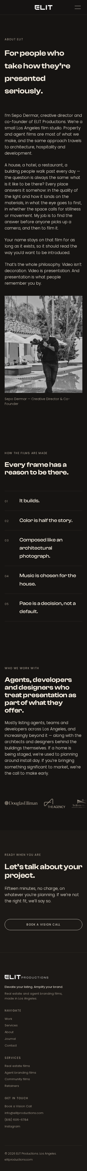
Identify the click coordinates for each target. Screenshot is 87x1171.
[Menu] (77, 7)
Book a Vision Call (43, 924)
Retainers (12, 1086)
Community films (17, 1079)
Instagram (12, 1126)
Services (11, 1025)
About (9, 1032)
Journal (10, 1039)
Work (8, 1019)
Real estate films (17, 1066)
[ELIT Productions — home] (43, 7)
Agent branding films (20, 1072)
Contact (11, 1045)
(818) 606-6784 (16, 1119)
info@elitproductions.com (24, 1113)
